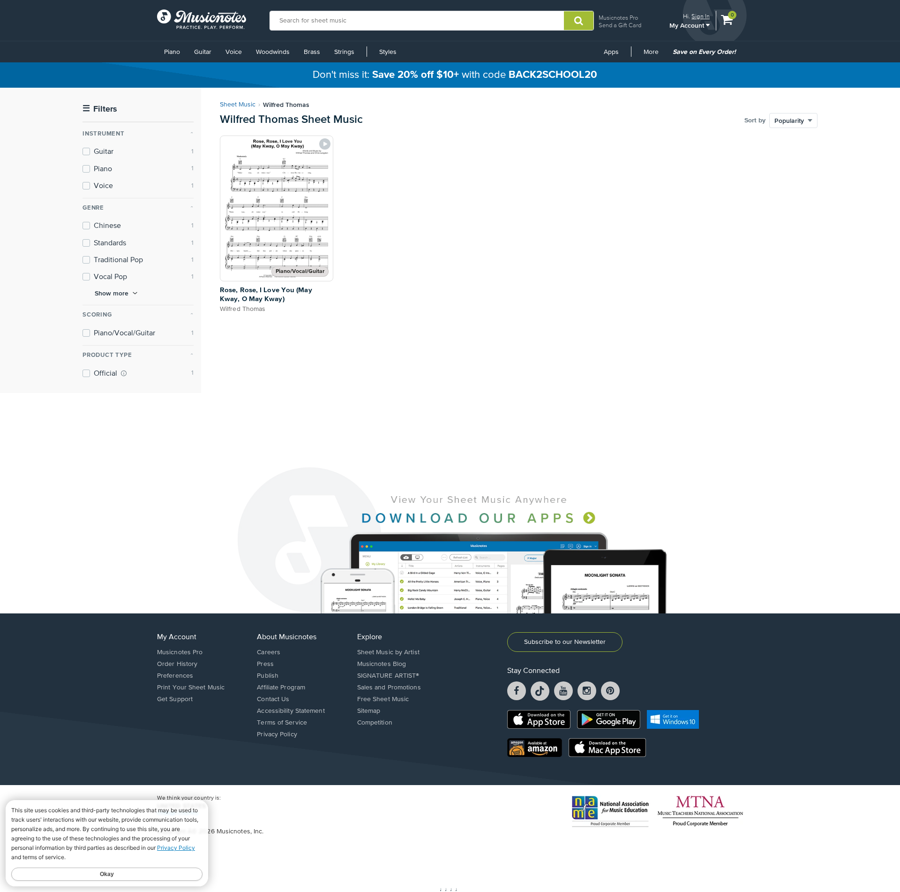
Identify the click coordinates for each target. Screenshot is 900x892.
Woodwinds (273, 52)
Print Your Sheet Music (191, 687)
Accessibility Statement (290, 711)
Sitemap (369, 711)
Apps (611, 52)
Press (265, 664)
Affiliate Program (281, 687)
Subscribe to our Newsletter (565, 642)
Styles (388, 52)
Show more (111, 293)
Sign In (700, 16)
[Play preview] (324, 144)
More (654, 55)
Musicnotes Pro (618, 18)
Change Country (177, 813)
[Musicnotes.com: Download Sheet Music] (201, 19)
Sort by (754, 120)
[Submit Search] (578, 20)
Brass (312, 52)
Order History (177, 664)
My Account (687, 25)
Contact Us (273, 699)
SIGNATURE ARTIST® (388, 676)
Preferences (175, 676)
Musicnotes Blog (381, 664)
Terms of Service (282, 722)
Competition (374, 722)
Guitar (202, 52)
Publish (267, 676)
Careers (268, 652)
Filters (99, 109)
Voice (233, 52)
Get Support (175, 699)
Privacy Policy (277, 734)
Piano (172, 52)
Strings (344, 52)
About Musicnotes (286, 637)
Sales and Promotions (389, 687)
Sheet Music (237, 104)
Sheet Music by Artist (388, 652)
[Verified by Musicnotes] (124, 373)
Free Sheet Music (383, 699)
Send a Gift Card (620, 25)
